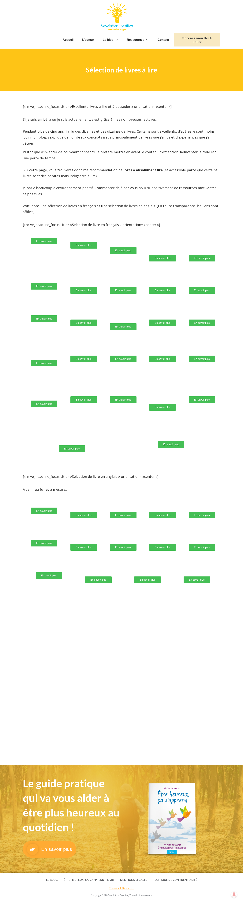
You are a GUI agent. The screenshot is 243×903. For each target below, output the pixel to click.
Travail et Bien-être (121, 888)
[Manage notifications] (234, 895)
